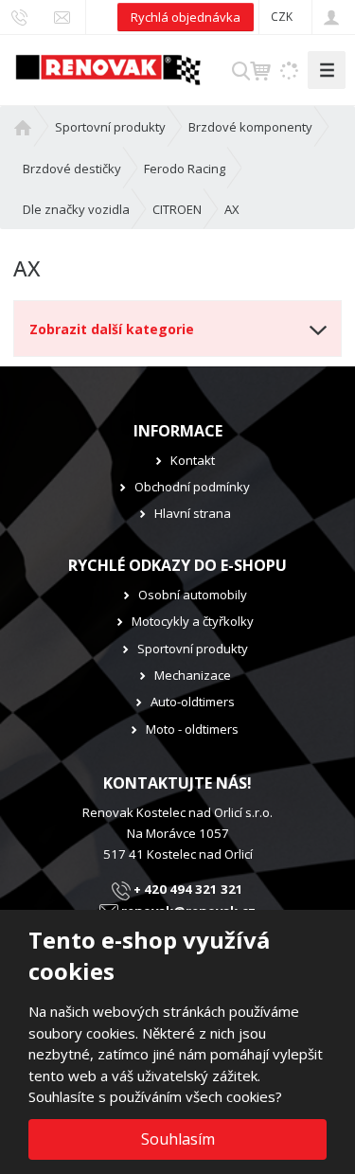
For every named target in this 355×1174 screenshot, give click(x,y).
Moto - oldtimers (192, 729)
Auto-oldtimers (193, 701)
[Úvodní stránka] (108, 68)
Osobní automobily (192, 594)
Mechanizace (192, 675)
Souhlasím (178, 1139)
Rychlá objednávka (185, 17)
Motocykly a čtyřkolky (193, 621)
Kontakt (192, 460)
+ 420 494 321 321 (187, 889)
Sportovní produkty (192, 648)
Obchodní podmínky (192, 486)
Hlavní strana (192, 513)
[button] (282, 17)
